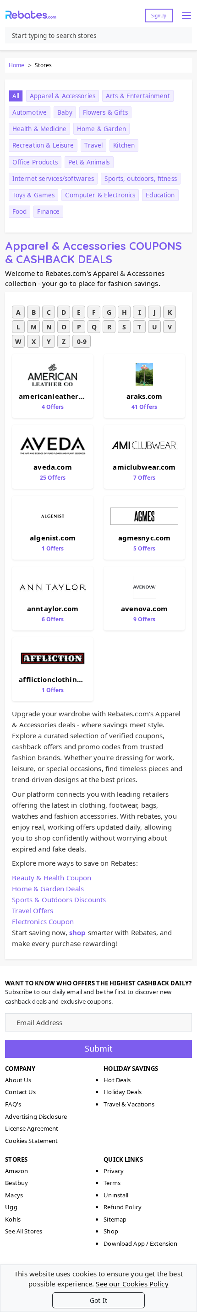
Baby (64, 112)
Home (16, 65)
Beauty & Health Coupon (51, 877)
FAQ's (13, 1104)
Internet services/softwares (53, 179)
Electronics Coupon (43, 921)
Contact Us (20, 1092)
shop (77, 932)
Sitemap (115, 1219)
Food (19, 211)
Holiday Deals (123, 1092)
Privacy (114, 1171)
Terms (112, 1183)
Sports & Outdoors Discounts (59, 899)
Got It (98, 1300)
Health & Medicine (39, 129)
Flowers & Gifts (105, 112)
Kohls (13, 1219)
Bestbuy (16, 1183)
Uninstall (116, 1195)
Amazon (16, 1171)
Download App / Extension (140, 1243)
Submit (99, 1048)
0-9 (82, 341)
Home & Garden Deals (48, 888)
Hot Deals (117, 1080)
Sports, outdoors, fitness (140, 179)
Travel (93, 145)
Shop (111, 1231)
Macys (14, 1195)
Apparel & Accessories (62, 96)
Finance (48, 211)
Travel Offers (32, 910)
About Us (18, 1080)
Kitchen (124, 145)
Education (160, 195)
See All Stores (23, 1231)
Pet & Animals (89, 162)
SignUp (158, 15)
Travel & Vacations (129, 1104)
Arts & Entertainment (138, 96)
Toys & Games (33, 195)
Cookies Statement (31, 1141)
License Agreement (31, 1128)
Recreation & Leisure (43, 145)
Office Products (35, 162)
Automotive (29, 112)
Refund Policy (123, 1207)
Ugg (11, 1207)
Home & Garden (101, 129)
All (15, 96)
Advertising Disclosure (36, 1116)
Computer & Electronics (100, 195)
